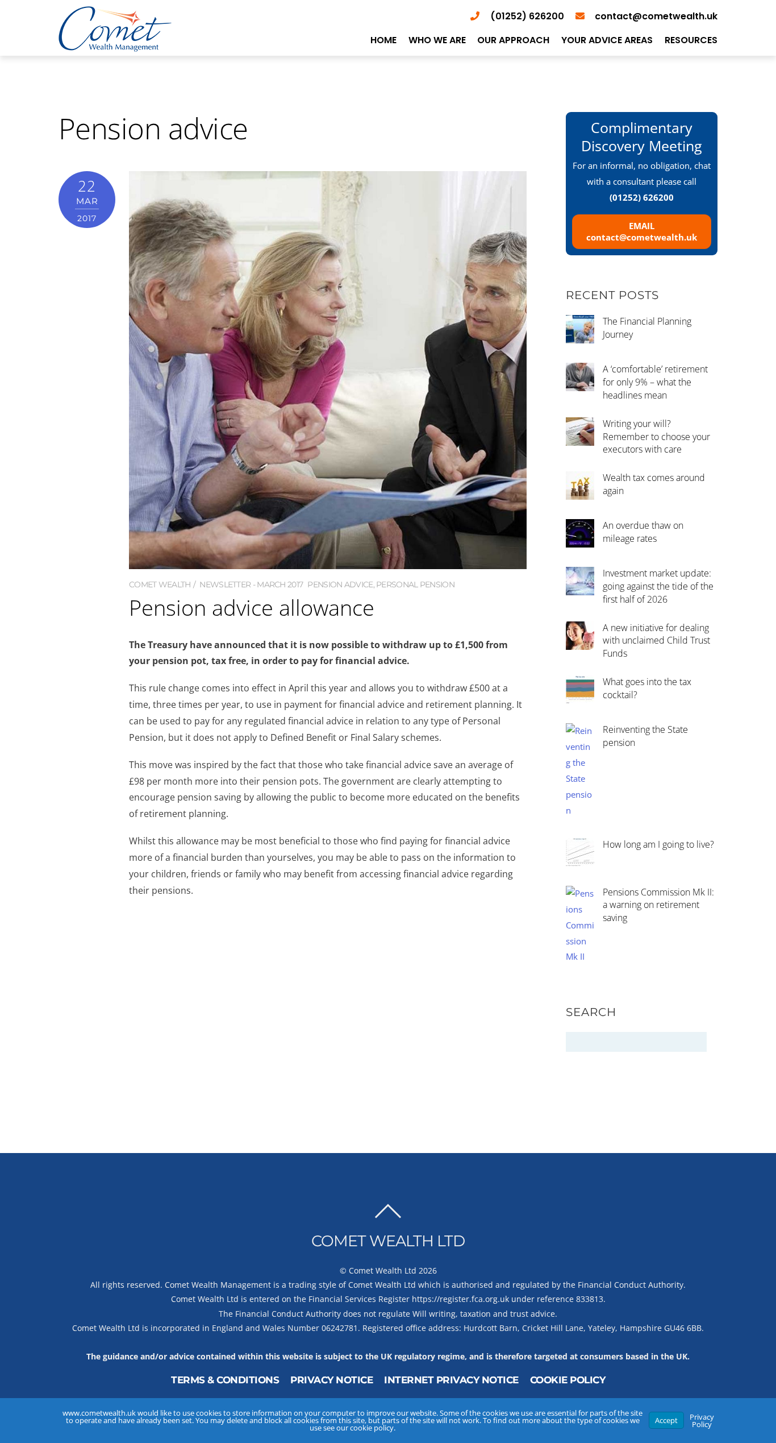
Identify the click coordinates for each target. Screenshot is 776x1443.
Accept (666, 1420)
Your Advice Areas (607, 40)
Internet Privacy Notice (451, 1380)
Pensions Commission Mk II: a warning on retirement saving (658, 905)
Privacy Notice (331, 1380)
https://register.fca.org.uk (460, 1298)
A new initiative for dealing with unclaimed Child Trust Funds (656, 640)
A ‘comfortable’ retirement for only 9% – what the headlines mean (655, 382)
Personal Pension (415, 584)
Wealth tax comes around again (654, 484)
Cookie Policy (568, 1380)
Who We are (437, 40)
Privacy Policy (702, 1420)
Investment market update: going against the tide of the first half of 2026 (658, 586)
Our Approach (513, 40)
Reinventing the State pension (645, 736)
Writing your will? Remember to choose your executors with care (656, 436)
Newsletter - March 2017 (251, 584)
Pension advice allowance (251, 607)
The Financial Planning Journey (647, 328)
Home (383, 40)
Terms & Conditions (225, 1380)
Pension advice (340, 584)
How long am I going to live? (658, 844)
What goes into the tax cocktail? (647, 688)
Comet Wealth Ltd (382, 1270)
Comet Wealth (160, 584)
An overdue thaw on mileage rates (643, 532)
